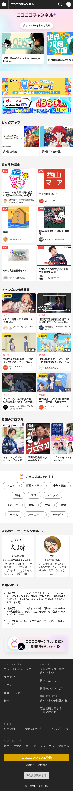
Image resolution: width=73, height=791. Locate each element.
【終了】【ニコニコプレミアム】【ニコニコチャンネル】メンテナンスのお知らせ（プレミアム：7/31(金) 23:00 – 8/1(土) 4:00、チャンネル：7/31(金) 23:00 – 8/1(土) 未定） (36, 598)
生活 (47, 505)
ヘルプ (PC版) (60, 728)
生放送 (17, 745)
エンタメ (52, 495)
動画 (6, 745)
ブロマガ (9, 677)
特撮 (18, 495)
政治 (63, 505)
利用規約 (9, 728)
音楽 (34, 495)
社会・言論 (59, 485)
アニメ (11, 485)
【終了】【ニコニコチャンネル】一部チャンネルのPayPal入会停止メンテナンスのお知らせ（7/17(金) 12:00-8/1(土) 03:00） (36, 611)
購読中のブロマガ (51, 688)
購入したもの (48, 680)
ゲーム (14, 514)
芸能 (31, 505)
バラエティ (35, 514)
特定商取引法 (33, 728)
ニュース (31, 745)
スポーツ (12, 505)
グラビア (58, 514)
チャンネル (47, 745)
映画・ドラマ (34, 485)
